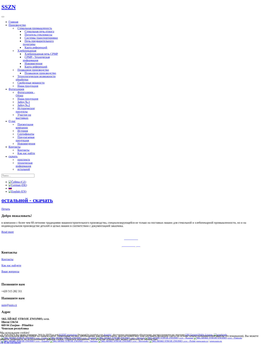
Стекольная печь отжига (39, 31)
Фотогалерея (16, 89)
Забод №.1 (23, 101)
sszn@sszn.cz (9, 305)
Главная (13, 21)
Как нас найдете (11, 265)
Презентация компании (24, 126)
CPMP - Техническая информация (36, 59)
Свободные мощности (31, 82)
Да (1, 342)
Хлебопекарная (26, 50)
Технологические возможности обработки (36, 78)
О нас (12, 121)
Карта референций (36, 47)
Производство (17, 25)
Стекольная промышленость (34, 28)
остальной (23, 169)
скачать (13, 156)
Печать (5, 208)
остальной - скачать (27, 200)
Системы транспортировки (41, 37)
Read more (7, 231)
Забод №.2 (23, 105)
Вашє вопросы (10, 271)
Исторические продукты (25, 110)
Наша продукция (27, 85)
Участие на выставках (23, 116)
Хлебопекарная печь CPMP (41, 53)
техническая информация (24, 164)
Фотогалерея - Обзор (25, 94)
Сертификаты (25, 133)
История (22, 130)
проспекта (23, 159)
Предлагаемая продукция (25, 139)
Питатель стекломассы (38, 34)
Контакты (14, 146)
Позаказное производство (33, 69)
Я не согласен (12, 342)
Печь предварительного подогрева (38, 43)
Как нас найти (26, 153)
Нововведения (33, 63)
